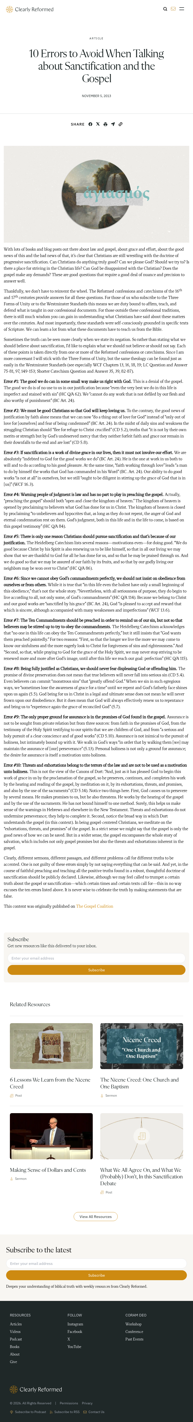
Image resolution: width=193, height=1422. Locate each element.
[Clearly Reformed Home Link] (96, 1389)
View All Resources (96, 1216)
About (15, 1355)
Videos (15, 1332)
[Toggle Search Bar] (165, 9)
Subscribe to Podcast (30, 1412)
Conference (134, 1332)
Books (14, 1347)
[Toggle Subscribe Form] (173, 8)
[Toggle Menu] (183, 8)
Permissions (69, 1403)
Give (13, 1362)
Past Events (134, 1339)
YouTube (74, 1347)
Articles (16, 1324)
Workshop (133, 1324)
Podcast (16, 1339)
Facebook (75, 1332)
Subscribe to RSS (67, 1412)
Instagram (75, 1324)
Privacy (87, 1403)
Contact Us (96, 1412)
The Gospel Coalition (94, 906)
